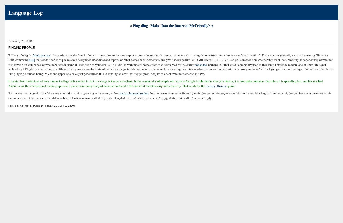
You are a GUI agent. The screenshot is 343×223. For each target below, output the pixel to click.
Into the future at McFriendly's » (187, 26)
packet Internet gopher (134, 93)
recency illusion (216, 86)
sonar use (201, 65)
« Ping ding (139, 26)
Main (154, 26)
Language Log (25, 12)
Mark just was (41, 55)
